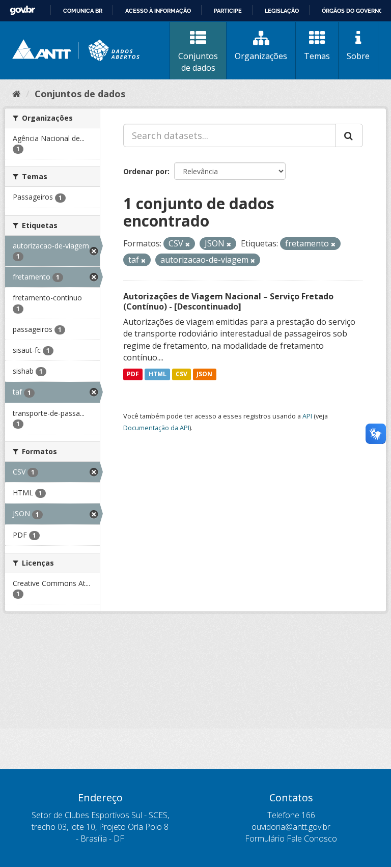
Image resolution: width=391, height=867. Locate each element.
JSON (204, 374)
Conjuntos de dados (198, 61)
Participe (228, 10)
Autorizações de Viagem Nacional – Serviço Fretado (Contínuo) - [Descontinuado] (228, 302)
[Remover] (187, 244)
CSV (181, 374)
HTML (157, 374)
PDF (133, 374)
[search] (349, 135)
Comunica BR (82, 10)
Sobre (358, 56)
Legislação (282, 10)
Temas (317, 56)
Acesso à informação (158, 10)
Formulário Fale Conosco (291, 838)
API (307, 416)
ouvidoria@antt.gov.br (291, 826)
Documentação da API (156, 427)
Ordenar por (145, 171)
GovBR (22, 10)
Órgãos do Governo (352, 10)
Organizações (261, 56)
